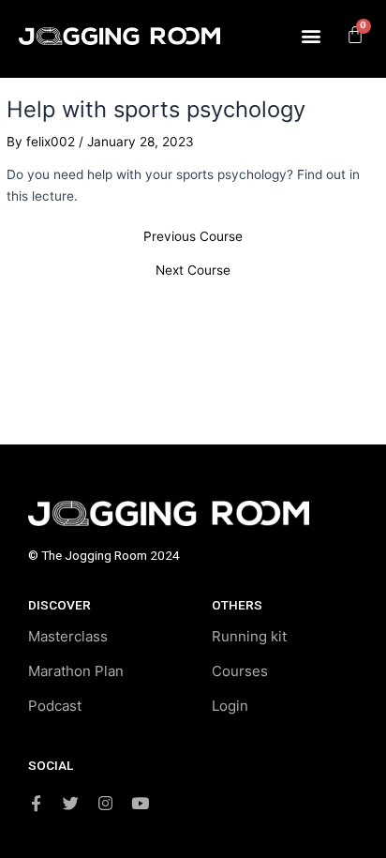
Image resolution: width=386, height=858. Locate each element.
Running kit (249, 636)
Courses (240, 671)
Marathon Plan (76, 671)
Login (230, 706)
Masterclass (68, 636)
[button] (311, 35)
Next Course (193, 271)
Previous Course (193, 237)
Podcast (55, 706)
